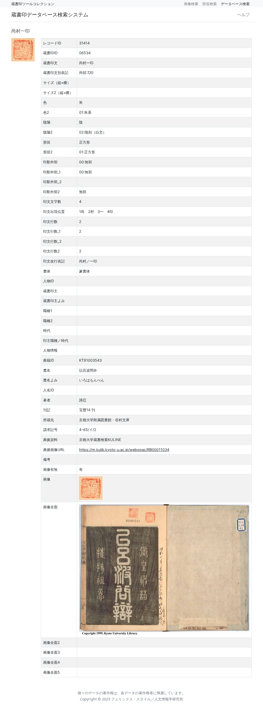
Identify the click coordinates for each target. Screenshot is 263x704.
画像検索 (191, 3)
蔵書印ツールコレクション (32, 3)
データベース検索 (235, 3)
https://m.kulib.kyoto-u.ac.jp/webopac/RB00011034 (124, 449)
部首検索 (209, 3)
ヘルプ (243, 14)
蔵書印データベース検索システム (49, 14)
